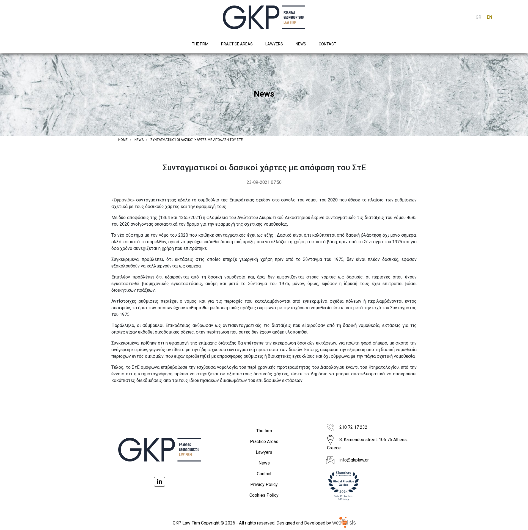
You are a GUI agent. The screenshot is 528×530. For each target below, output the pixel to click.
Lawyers (264, 452)
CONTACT (327, 44)
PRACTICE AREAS (237, 44)
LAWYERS (274, 44)
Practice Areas (264, 441)
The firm (264, 430)
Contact (264, 473)
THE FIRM (200, 44)
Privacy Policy (264, 484)
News (264, 463)
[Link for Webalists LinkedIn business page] (159, 482)
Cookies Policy (264, 495)
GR (478, 17)
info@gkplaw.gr (354, 460)
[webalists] (344, 523)
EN (489, 17)
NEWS (301, 44)
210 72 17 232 (353, 427)
